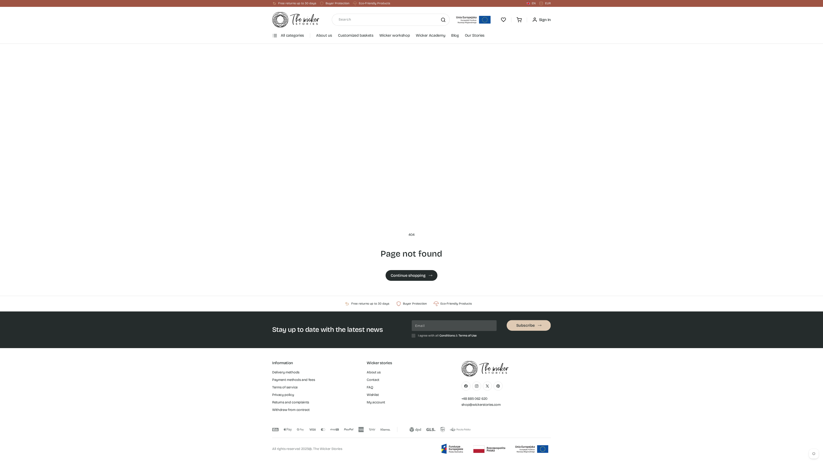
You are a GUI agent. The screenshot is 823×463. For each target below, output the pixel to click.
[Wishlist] (503, 19)
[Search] (443, 20)
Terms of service (285, 387)
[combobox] (390, 20)
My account (376, 402)
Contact (373, 379)
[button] (519, 19)
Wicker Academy (430, 35)
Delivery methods (285, 372)
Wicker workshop (394, 35)
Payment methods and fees (293, 379)
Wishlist (373, 394)
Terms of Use (467, 335)
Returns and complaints (290, 402)
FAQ (370, 387)
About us (324, 35)
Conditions (447, 335)
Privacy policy (283, 394)
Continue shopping (408, 275)
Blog (455, 35)
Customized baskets (355, 35)
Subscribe (525, 325)
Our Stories (474, 35)
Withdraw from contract (291, 409)
